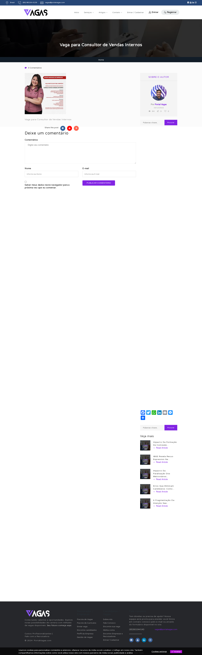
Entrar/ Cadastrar (111, 640)
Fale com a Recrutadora (37, 636)
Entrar (155, 12)
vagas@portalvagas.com (166, 629)
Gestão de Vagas (85, 637)
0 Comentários (35, 68)
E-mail (85, 168)
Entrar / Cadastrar (135, 12)
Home (101, 60)
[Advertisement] (158, 225)
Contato (116, 12)
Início (76, 12)
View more (138, 653)
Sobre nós (107, 619)
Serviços (88, 12)
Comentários (31, 140)
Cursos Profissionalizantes (38, 633)
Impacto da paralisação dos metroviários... (161, 474)
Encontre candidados (87, 630)
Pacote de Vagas (85, 619)
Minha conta (109, 630)
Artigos (102, 12)
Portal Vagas (161, 104)
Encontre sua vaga (111, 626)
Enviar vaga (82, 626)
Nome (28, 168)
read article (161, 448)
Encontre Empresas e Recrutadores (113, 635)
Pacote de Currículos (86, 623)
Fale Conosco (109, 623)
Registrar (172, 12)
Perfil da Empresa (85, 633)
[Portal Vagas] (36, 12)
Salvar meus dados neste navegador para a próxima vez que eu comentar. (47, 186)
